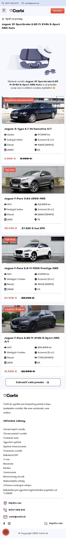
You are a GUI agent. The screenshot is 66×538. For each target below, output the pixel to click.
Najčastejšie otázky (14, 481)
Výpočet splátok (12, 442)
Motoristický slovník (13, 476)
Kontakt (57, 10)
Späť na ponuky (13, 19)
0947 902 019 (11, 3)
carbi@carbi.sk (32, 3)
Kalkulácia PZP (10, 455)
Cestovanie (9, 472)
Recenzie (8, 463)
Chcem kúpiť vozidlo (14, 429)
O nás (6, 459)
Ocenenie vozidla (12, 450)
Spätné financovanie (14, 446)
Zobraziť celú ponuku (30, 382)
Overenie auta (11, 437)
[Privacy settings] (5, 532)
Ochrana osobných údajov (17, 485)
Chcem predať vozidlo (15, 433)
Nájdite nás (15, 503)
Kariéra (7, 468)
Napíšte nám (56, 523)
